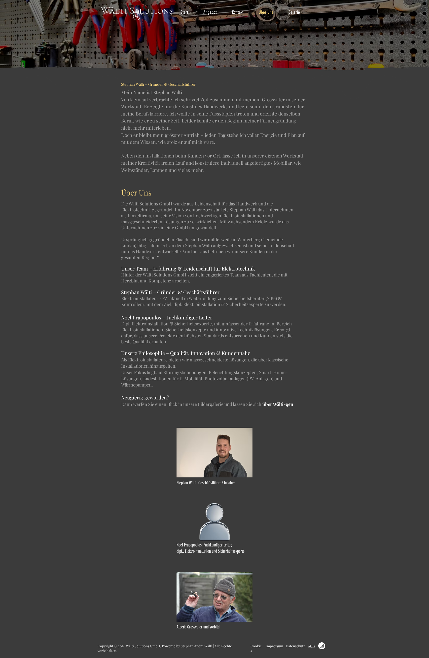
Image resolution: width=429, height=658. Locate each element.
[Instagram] (321, 645)
